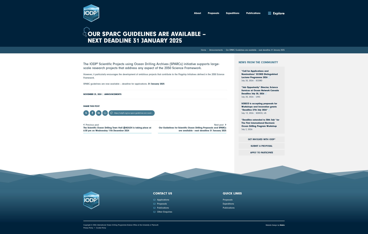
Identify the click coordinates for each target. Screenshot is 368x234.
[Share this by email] (105, 113)
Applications (163, 199)
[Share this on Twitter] (86, 113)
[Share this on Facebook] (92, 113)
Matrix (282, 225)
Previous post (117, 128)
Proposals (162, 204)
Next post (192, 128)
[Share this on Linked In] (98, 113)
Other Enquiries (164, 212)
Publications (163, 208)
